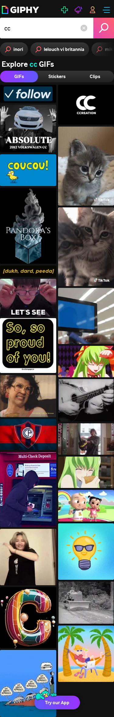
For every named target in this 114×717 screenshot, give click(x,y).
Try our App (57, 702)
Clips (95, 76)
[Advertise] (78, 10)
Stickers (57, 76)
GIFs (19, 76)
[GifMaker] (64, 10)
